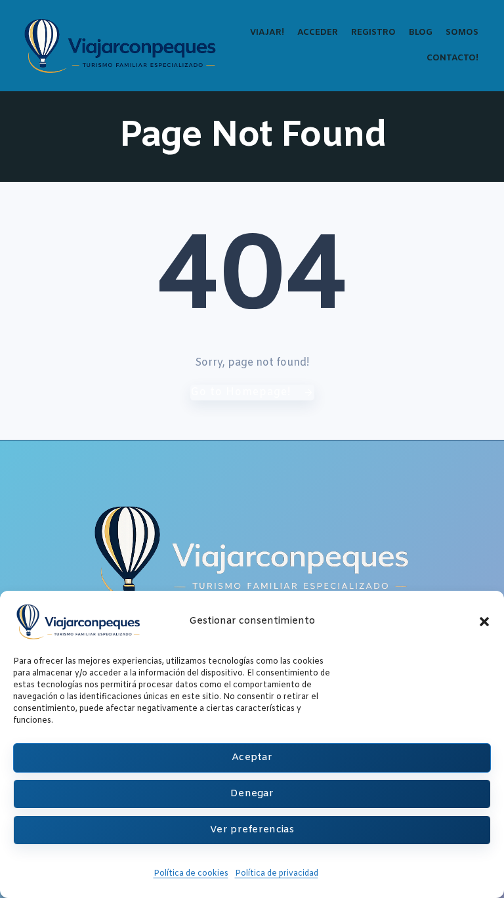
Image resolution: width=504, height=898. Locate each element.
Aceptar (252, 757)
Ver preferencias (252, 829)
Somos (462, 32)
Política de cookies (191, 873)
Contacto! (452, 58)
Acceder (317, 32)
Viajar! (267, 32)
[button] (484, 621)
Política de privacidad (276, 873)
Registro (373, 32)
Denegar (252, 793)
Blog (420, 32)
